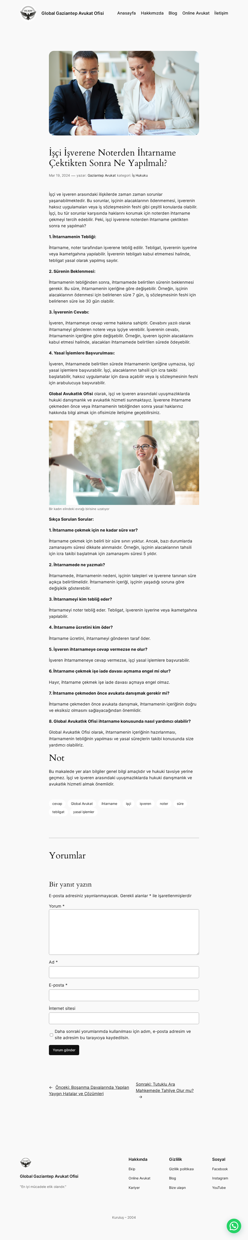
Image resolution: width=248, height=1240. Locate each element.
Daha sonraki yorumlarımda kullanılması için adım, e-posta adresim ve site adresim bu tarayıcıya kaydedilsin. (123, 1034)
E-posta (58, 985)
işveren (145, 803)
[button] (234, 1226)
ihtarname (109, 803)
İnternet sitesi (62, 1008)
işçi (128, 803)
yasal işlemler (83, 812)
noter (164, 803)
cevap (57, 803)
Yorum (57, 906)
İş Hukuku (140, 175)
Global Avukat (82, 803)
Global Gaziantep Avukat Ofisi (72, 13)
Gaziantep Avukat (102, 175)
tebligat (58, 812)
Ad (53, 962)
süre (180, 803)
